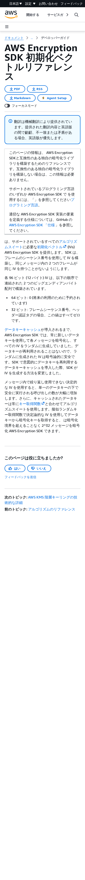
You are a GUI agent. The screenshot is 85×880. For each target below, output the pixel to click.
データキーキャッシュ (23, 329)
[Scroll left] (23, 14)
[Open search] (76, 14)
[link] (55, 38)
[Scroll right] (67, 14)
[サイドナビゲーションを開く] (7, 26)
